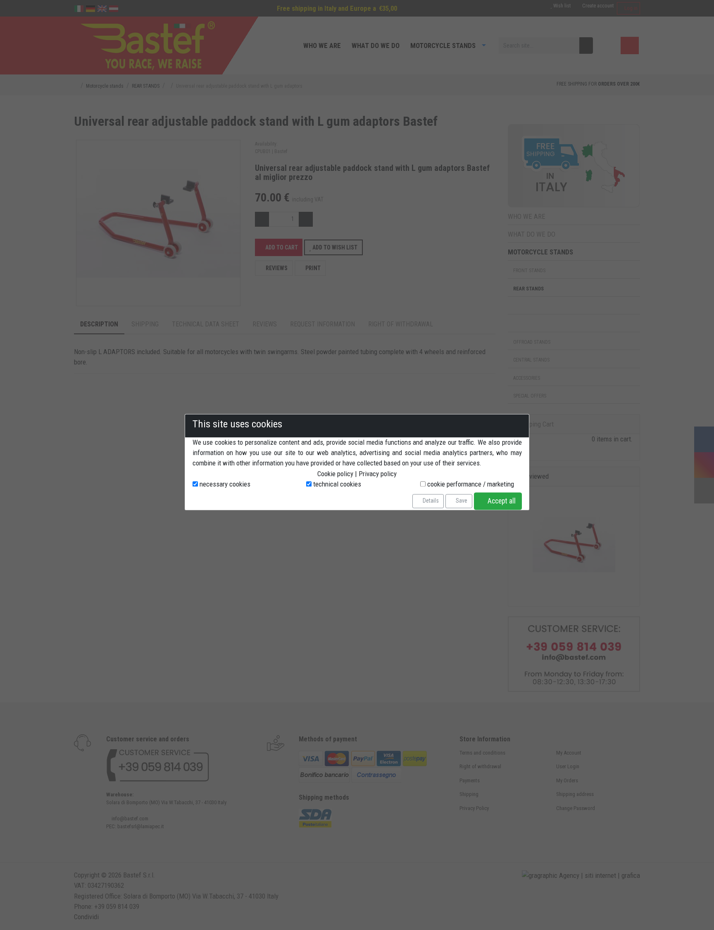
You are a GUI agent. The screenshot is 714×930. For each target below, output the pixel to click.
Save (461, 501)
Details (430, 501)
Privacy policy (378, 474)
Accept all (501, 501)
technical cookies (336, 484)
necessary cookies (224, 484)
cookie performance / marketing (470, 484)
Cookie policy (335, 474)
